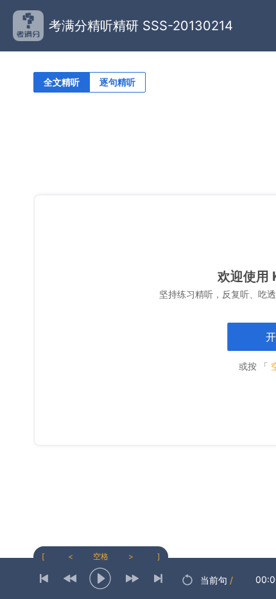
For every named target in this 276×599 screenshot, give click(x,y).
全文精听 (62, 81)
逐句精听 (117, 81)
